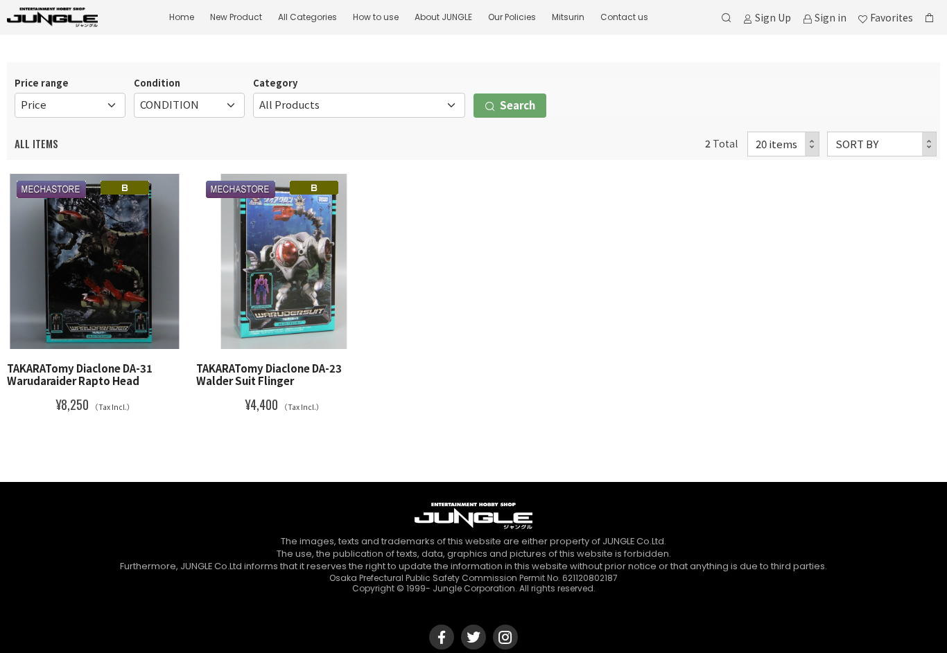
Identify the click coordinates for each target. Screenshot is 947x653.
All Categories (307, 17)
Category (275, 82)
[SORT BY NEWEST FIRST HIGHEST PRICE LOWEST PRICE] (882, 144)
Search (516, 105)
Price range (42, 82)
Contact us (624, 17)
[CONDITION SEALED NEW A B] (189, 105)
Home (181, 17)
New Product (236, 17)
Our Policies (512, 17)
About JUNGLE (443, 17)
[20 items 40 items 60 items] (783, 144)
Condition (157, 82)
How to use (376, 17)
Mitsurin (568, 17)
